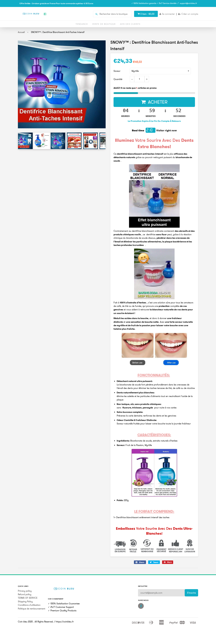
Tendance (82, 23)
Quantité (118, 79)
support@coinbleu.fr (188, 3)
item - (147, 14)
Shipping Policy (25, 601)
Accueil (21, 32)
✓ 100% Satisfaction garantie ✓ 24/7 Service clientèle (153, 3)
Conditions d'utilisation (29, 605)
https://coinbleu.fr (65, 621)
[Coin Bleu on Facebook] (141, 606)
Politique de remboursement (31, 608)
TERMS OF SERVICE (27, 597)
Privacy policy (25, 590)
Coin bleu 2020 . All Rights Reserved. (35, 621)
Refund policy (24, 594)
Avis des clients (130, 23)
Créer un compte (189, 14)
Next (103, 141)
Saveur (117, 71)
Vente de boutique (104, 23)
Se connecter (168, 14)
